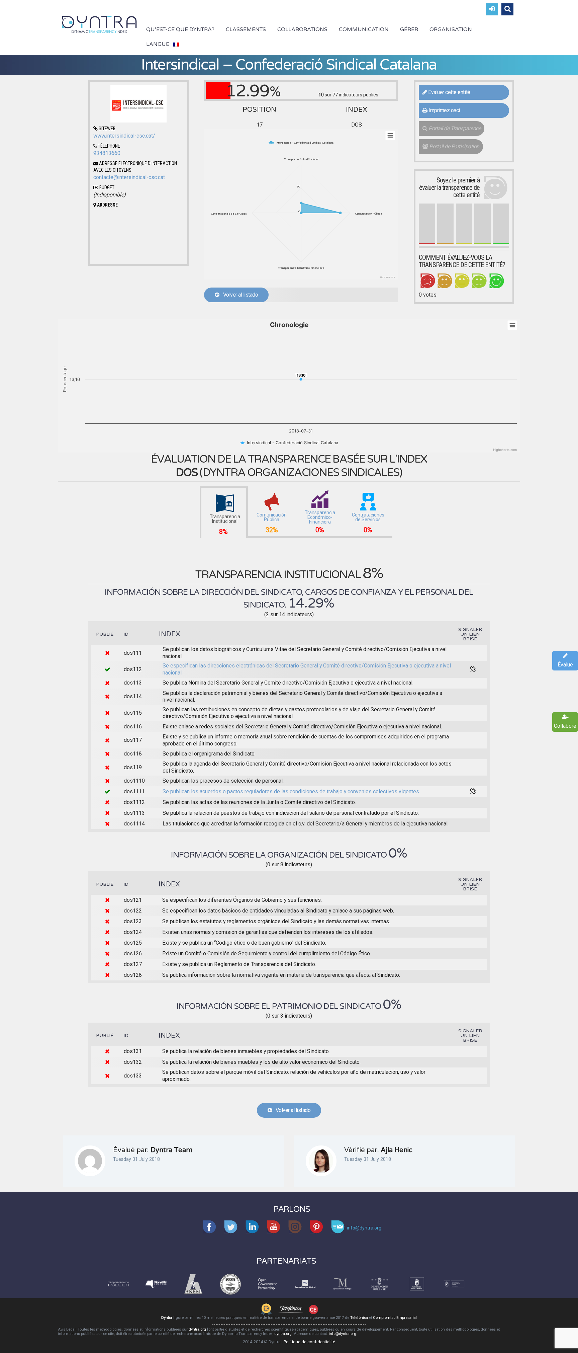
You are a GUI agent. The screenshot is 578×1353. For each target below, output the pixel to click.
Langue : (159, 44)
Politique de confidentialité (309, 1341)
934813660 (106, 153)
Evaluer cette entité (448, 92)
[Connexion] (492, 9)
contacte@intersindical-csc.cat (129, 177)
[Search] (507, 9)
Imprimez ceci (443, 110)
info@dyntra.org (342, 1334)
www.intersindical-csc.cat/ (124, 136)
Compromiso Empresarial (395, 1318)
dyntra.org (197, 1329)
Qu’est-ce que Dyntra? (180, 29)
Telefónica (359, 1318)
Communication (364, 29)
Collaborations (302, 29)
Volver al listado (238, 295)
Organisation (450, 29)
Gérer (409, 29)
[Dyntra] (99, 23)
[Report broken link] (473, 669)
